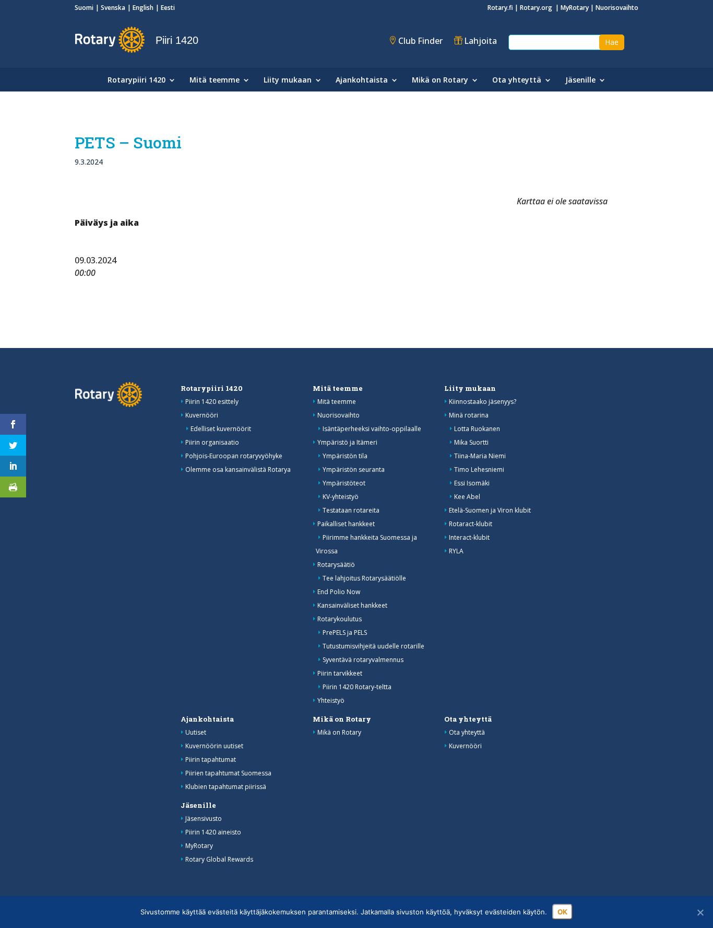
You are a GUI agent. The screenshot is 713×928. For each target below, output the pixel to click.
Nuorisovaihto (617, 7)
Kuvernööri (201, 415)
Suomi (84, 7)
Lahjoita (480, 41)
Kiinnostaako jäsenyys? (482, 401)
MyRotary (575, 7)
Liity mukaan (288, 80)
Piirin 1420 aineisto (213, 832)
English (143, 7)
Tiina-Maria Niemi (480, 455)
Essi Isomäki (472, 483)
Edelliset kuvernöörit (221, 428)
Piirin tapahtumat (210, 759)
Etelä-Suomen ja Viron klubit (490, 510)
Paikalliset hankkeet (346, 523)
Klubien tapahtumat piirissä (225, 786)
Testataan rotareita (351, 510)
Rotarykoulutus (339, 618)
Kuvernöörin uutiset (214, 745)
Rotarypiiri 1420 (136, 80)
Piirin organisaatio (212, 442)
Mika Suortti (471, 442)
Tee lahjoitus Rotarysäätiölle (364, 578)
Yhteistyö (330, 700)
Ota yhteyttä (516, 80)
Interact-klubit (469, 537)
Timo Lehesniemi (479, 469)
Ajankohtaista (362, 80)
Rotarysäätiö (336, 564)
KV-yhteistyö (341, 496)
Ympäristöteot (344, 483)
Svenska (113, 7)
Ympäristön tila (345, 455)
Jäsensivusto (203, 818)
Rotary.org (537, 7)
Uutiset (195, 732)
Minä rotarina (469, 415)
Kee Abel (467, 496)
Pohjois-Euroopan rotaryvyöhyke (233, 455)
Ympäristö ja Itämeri (347, 442)
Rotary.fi (500, 7)
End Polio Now (338, 591)
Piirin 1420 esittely (212, 401)
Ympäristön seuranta (354, 469)
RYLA (456, 551)
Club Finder (420, 41)
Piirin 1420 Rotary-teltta (357, 686)
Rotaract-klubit (470, 523)
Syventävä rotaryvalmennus (363, 659)
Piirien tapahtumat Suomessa (228, 773)
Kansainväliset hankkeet (352, 605)
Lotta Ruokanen (477, 428)
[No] (700, 912)
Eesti (168, 7)
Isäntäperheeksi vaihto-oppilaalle (372, 428)
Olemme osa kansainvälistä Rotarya (238, 469)
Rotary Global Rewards (219, 859)
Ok (562, 912)
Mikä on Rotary (440, 80)
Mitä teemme (214, 80)
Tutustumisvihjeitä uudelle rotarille (373, 646)
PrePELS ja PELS (345, 632)
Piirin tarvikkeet (339, 673)
